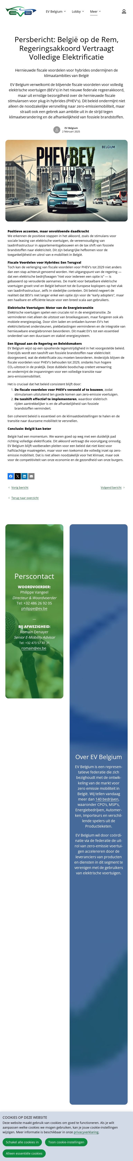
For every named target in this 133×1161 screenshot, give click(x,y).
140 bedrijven (106, 799)
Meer (93, 11)
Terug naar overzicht (25, 498)
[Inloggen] (124, 11)
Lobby (76, 11)
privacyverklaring (86, 1132)
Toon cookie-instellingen (66, 1142)
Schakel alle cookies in (22, 1142)
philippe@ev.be (34, 608)
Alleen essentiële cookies (24, 1153)
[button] (11, 476)
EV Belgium (54, 11)
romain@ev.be (33, 648)
